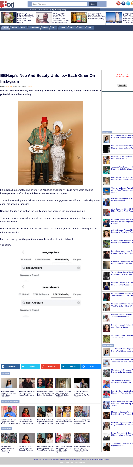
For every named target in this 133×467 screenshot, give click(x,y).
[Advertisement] (66, 51)
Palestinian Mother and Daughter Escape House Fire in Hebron (27, 393)
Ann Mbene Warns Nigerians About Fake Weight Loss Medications (8, 394)
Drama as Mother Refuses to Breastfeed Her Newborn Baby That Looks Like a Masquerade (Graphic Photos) (25, 17)
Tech (54, 27)
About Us (41, 459)
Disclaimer (56, 459)
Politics (15, 27)
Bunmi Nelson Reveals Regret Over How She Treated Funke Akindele (45, 421)
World (23, 27)
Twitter (101, 459)
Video (90, 27)
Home (34, 10)
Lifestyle (45, 27)
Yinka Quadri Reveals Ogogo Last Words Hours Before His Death (9, 421)
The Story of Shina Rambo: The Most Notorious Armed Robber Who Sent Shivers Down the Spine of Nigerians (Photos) (60, 17)
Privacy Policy (64, 459)
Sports (63, 27)
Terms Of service (75, 459)
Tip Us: (59, 10)
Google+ (106, 459)
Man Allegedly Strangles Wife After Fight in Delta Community (8, 449)
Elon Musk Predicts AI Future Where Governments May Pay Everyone (82, 394)
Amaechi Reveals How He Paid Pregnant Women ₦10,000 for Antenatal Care (82, 449)
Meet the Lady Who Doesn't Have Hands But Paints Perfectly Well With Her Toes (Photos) (96, 16)
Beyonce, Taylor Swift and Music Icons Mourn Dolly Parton (63, 421)
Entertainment (34, 27)
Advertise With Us (86, 459)
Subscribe (122, 85)
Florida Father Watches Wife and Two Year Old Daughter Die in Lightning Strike (63, 449)
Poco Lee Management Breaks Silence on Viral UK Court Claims (82, 421)
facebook (95, 459)
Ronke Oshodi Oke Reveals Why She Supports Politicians (26, 421)
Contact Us (44, 10)
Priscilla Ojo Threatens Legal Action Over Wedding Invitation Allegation (63, 394)
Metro (72, 27)
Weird (81, 27)
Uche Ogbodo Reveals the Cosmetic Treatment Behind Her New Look (45, 393)
